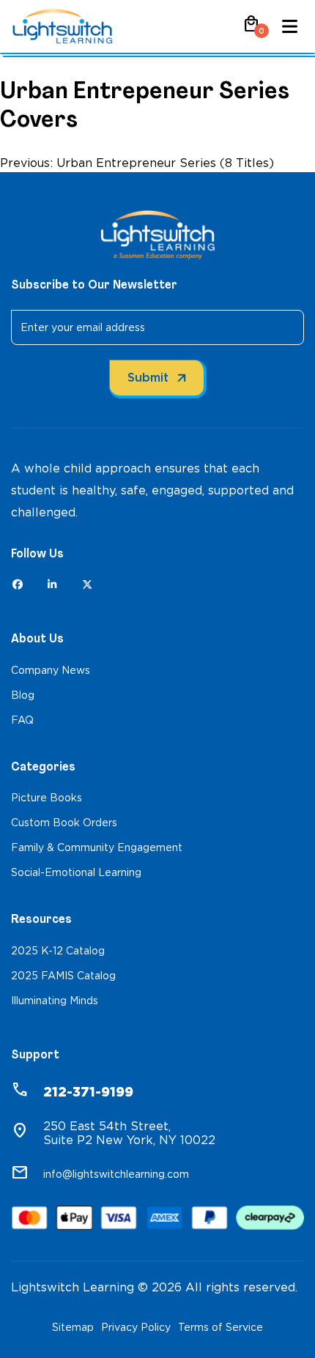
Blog (22, 695)
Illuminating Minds (54, 1000)
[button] (251, 29)
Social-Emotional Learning (76, 872)
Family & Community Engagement (96, 847)
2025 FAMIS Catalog (63, 976)
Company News (50, 670)
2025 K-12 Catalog (58, 951)
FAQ (22, 720)
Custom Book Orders (64, 822)
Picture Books (46, 798)
